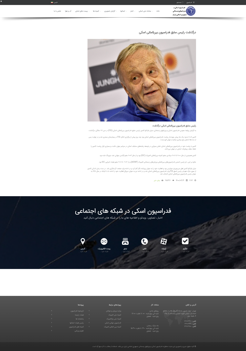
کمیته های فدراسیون (76, 326)
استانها (122, 11)
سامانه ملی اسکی (145, 11)
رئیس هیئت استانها (77, 322)
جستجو (179, 2)
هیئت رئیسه (79, 315)
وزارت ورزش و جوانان (113, 311)
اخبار (131, 11)
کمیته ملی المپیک (115, 315)
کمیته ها (96, 11)
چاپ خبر (157, 180)
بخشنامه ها (80, 319)
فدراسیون (189, 2)
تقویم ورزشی (79, 330)
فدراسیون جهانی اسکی (113, 322)
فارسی (56, 2)
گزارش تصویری (109, 11)
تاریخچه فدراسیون (77, 311)
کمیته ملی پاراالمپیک (113, 319)
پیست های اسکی (81, 11)
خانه (158, 11)
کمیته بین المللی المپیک (112, 326)
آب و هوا (68, 11)
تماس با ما (57, 11)
